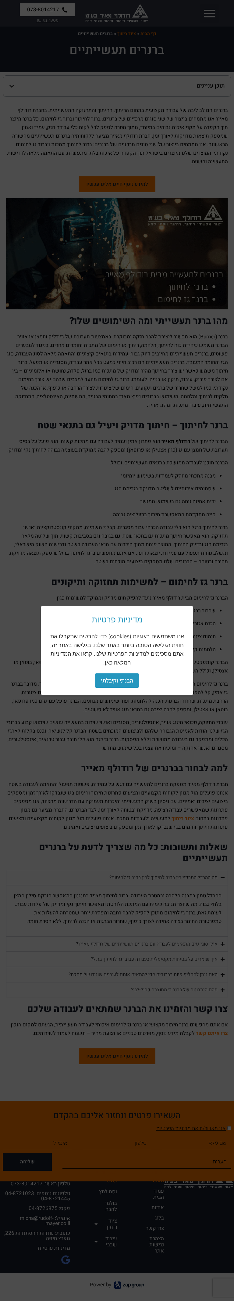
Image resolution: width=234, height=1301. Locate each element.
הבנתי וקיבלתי (117, 680)
